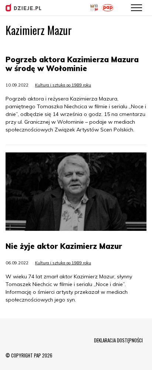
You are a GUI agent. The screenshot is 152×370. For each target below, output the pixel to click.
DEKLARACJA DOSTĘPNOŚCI (118, 340)
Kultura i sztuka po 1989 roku (63, 85)
